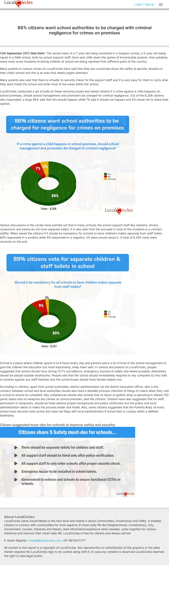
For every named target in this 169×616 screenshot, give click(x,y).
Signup (149, 4)
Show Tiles (161, 4)
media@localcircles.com (44, 540)
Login (138, 4)
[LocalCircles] (18, 4)
